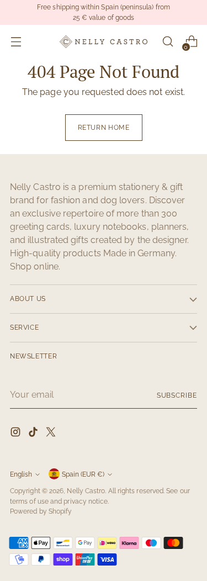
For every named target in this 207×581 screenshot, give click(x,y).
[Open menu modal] (15, 41)
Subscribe (177, 395)
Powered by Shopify (41, 511)
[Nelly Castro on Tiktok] (34, 433)
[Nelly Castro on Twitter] (52, 433)
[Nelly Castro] (104, 41)
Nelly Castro (86, 491)
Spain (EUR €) (83, 474)
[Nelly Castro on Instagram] (16, 433)
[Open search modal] (167, 41)
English (21, 474)
